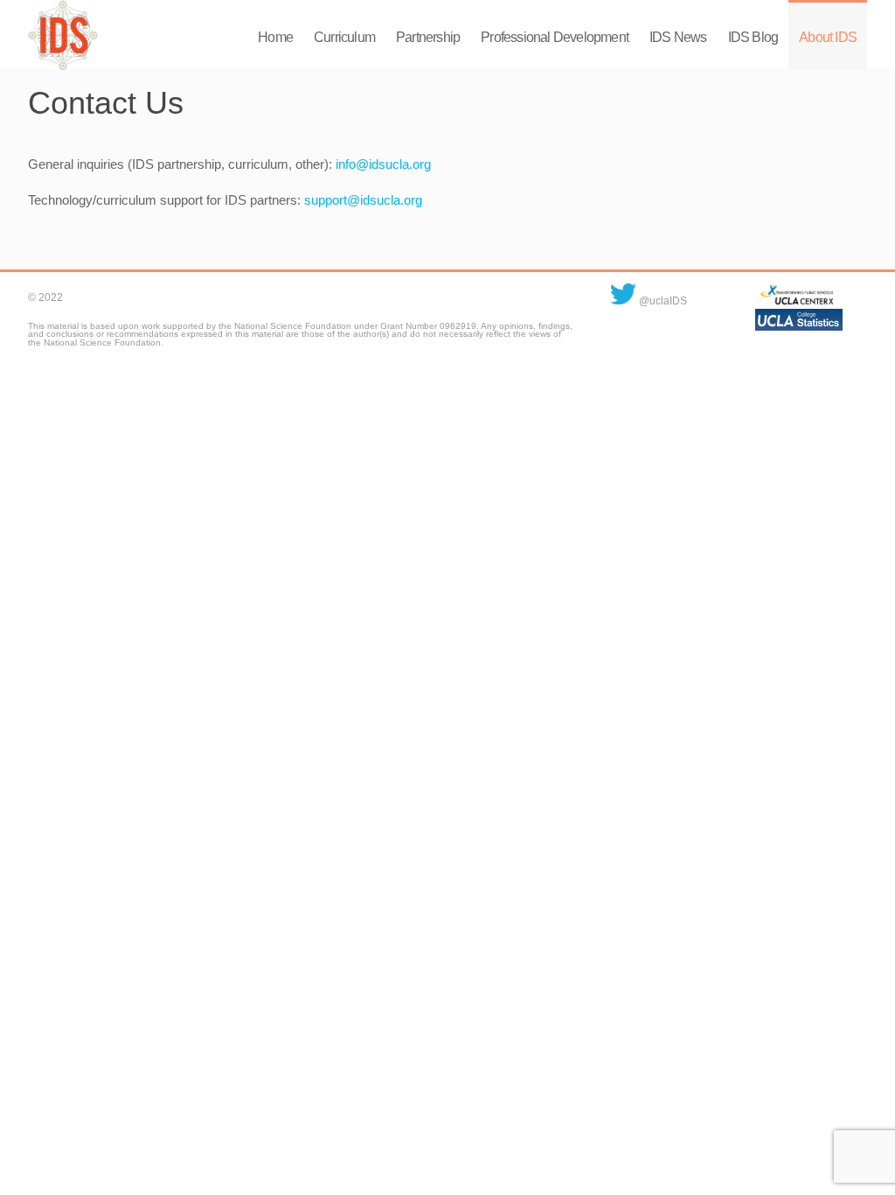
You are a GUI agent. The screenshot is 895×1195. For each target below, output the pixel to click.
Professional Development (554, 37)
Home (275, 37)
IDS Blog (753, 37)
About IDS (828, 37)
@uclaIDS (661, 301)
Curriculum (344, 37)
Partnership (428, 37)
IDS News (678, 37)
